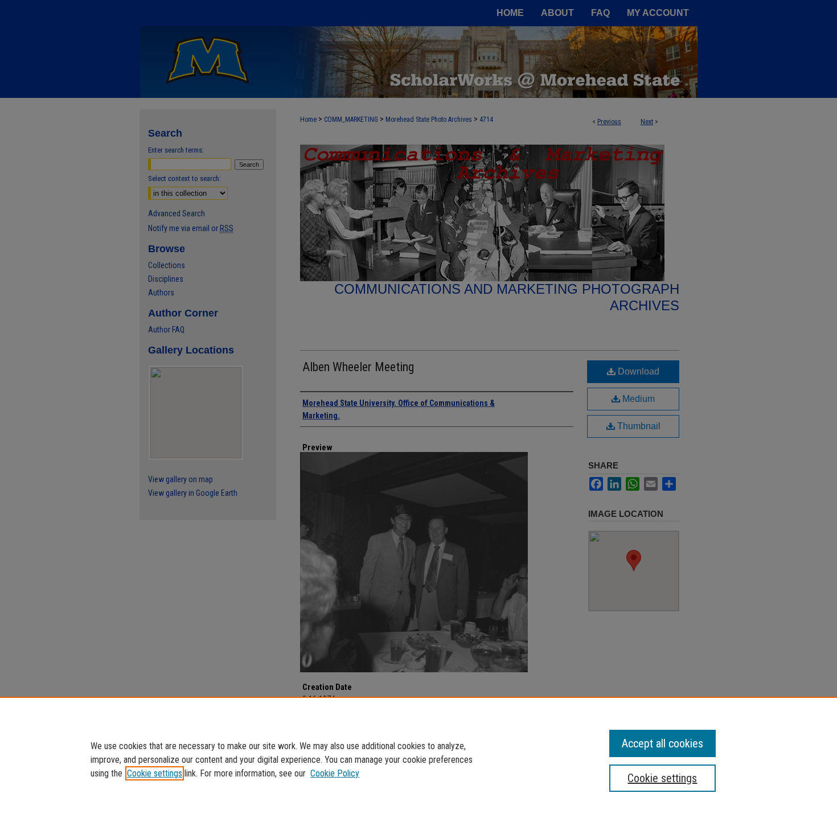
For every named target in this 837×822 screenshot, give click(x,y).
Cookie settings (154, 773)
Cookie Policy (334, 773)
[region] (418, 759)
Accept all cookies (662, 743)
